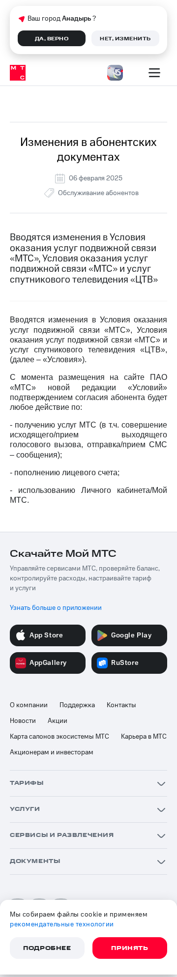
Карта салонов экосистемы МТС (59, 737)
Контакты (121, 705)
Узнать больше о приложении (56, 608)
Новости (23, 721)
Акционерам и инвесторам (51, 752)
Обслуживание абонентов (98, 193)
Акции (57, 721)
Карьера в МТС (144, 737)
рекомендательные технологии (62, 924)
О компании (29, 705)
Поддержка (77, 705)
